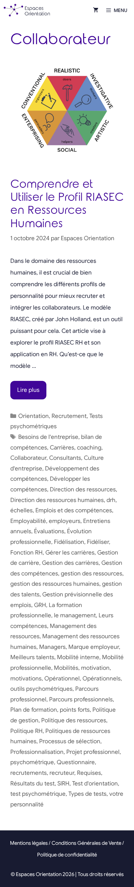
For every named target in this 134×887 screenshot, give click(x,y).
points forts (75, 709)
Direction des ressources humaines (57, 500)
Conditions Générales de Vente (86, 843)
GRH (40, 605)
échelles (21, 510)
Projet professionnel (93, 752)
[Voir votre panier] (96, 10)
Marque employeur (93, 647)
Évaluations (49, 531)
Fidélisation (69, 542)
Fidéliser (98, 542)
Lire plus (28, 390)
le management (75, 615)
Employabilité (28, 521)
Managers (52, 647)
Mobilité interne (78, 657)
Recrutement (69, 416)
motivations (26, 678)
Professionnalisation (37, 752)
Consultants (65, 458)
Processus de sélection (69, 741)
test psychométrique (38, 793)
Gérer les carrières (69, 552)
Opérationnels (101, 678)
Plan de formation (33, 709)
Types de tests (87, 793)
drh (111, 500)
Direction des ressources (83, 489)
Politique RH (26, 731)
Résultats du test (32, 783)
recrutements (28, 773)
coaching (89, 447)
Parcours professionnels (81, 699)
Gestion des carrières (70, 563)
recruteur (61, 773)
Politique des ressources (73, 720)
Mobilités (66, 668)
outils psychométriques (41, 688)
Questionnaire (76, 762)
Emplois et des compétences (73, 510)
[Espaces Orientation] (26, 10)
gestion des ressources (91, 573)
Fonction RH (26, 552)
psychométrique (32, 762)
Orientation (33, 416)
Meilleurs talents (32, 657)
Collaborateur (28, 458)
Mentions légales (29, 843)
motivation (95, 668)
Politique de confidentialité (67, 855)
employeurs (64, 521)
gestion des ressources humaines (54, 583)
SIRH (63, 783)
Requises (89, 773)
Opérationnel (62, 678)
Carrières (62, 447)
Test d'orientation (95, 783)
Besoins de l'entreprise (48, 437)
